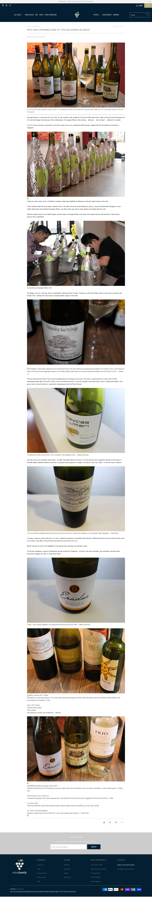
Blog (38, 881)
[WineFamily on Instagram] (6, 5)
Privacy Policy (42, 873)
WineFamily (20, 889)
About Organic (95, 881)
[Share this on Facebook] (110, 822)
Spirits (66, 873)
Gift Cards (67, 877)
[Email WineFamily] (10, 5)
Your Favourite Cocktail (98, 869)
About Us (40, 865)
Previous (116, 26)
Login (141, 5)
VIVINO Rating (95, 877)
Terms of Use (41, 877)
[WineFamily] (77, 15)
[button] (19, 15)
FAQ (38, 869)
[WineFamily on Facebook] (3, 5)
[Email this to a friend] (121, 822)
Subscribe (67, 869)
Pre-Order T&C (95, 873)
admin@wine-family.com (125, 869)
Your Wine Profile (96, 865)
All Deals (67, 865)
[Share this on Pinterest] (115, 822)
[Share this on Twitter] (104, 822)
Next (122, 26)
